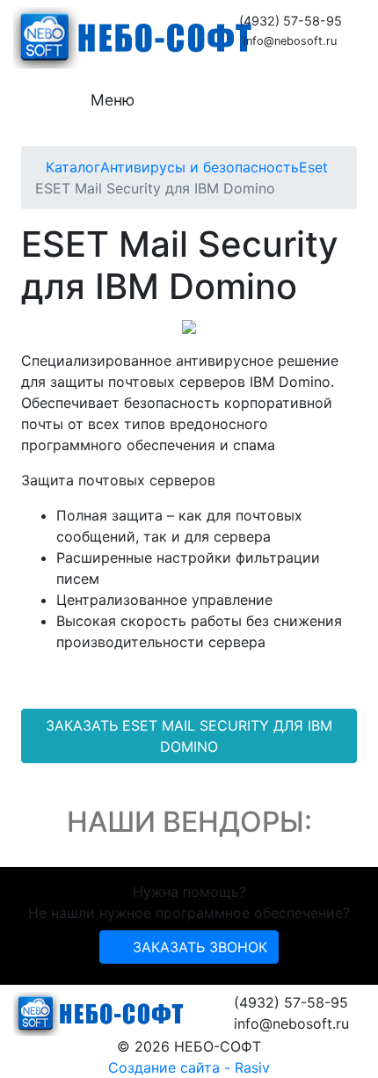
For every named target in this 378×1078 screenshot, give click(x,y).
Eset (313, 167)
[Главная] (40, 167)
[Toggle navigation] (51, 100)
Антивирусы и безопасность (199, 167)
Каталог (73, 167)
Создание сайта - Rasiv (189, 1067)
